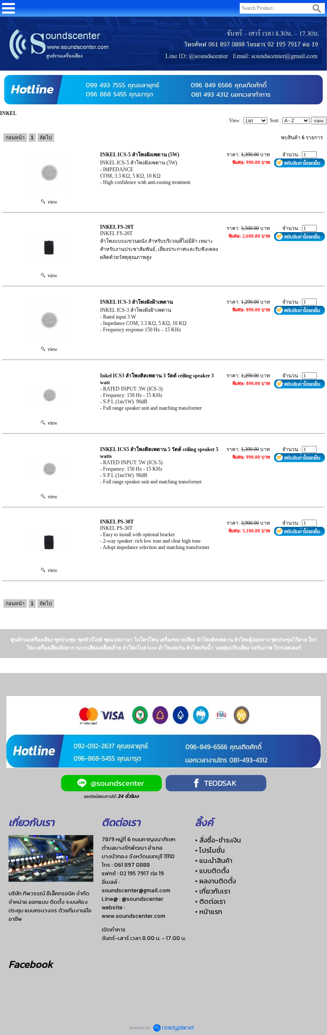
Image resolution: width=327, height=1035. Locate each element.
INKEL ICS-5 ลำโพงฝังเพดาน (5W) (139, 155)
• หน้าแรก (208, 911)
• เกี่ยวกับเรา (212, 891)
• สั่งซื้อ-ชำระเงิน (218, 840)
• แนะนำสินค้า (213, 860)
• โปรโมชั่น (210, 850)
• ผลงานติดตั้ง (215, 881)
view (51, 202)
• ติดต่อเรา (210, 901)
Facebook (31, 964)
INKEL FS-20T (117, 227)
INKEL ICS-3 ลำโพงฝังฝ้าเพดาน (136, 302)
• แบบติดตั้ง (212, 870)
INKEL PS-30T (117, 522)
